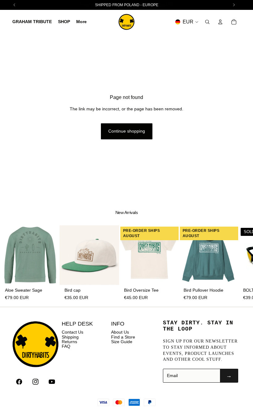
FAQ (66, 346)
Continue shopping (126, 131)
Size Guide (121, 341)
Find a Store (123, 337)
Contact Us (72, 332)
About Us (120, 332)
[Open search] (207, 22)
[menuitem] (81, 22)
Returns (69, 341)
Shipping (70, 337)
